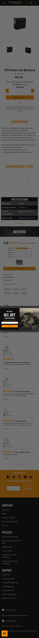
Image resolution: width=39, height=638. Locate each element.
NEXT (10, 326)
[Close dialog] (38, 309)
